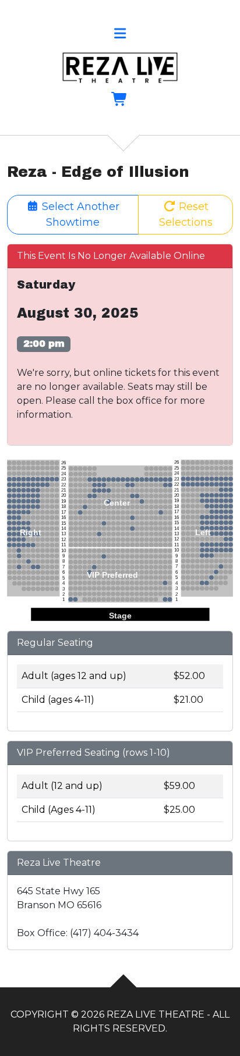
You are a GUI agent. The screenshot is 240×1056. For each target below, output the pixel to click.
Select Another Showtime (79, 214)
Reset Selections (186, 214)
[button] (119, 35)
